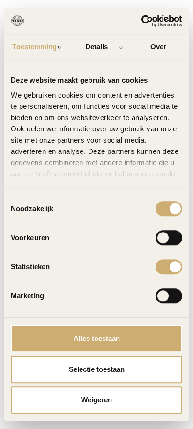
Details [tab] (96, 47)
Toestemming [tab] (34, 47)
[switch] (169, 237)
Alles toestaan (97, 338)
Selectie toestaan (97, 369)
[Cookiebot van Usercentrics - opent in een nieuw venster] (141, 21)
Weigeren (96, 400)
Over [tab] (158, 47)
